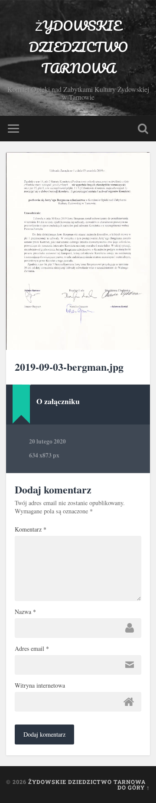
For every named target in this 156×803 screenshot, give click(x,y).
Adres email (32, 649)
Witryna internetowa (40, 685)
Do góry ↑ (133, 787)
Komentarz (30, 529)
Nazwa (25, 612)
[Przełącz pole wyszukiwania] (143, 128)
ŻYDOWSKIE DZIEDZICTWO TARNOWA (78, 47)
